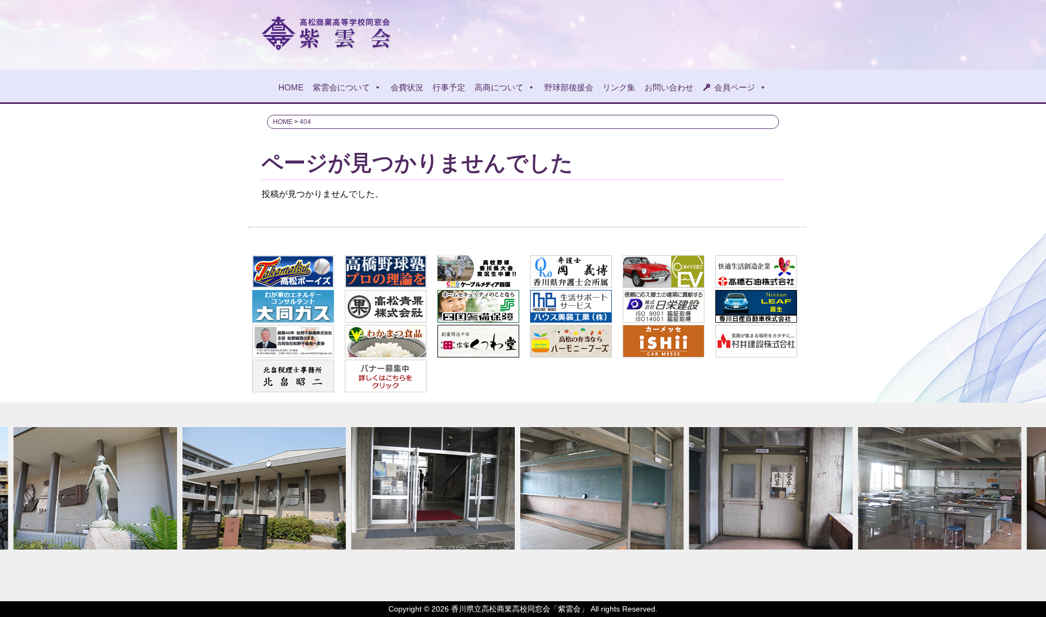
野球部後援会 (568, 87)
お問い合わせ (669, 87)
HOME (290, 87)
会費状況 (407, 87)
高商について (499, 87)
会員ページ (734, 87)
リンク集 (619, 87)
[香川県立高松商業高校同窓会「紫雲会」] (328, 45)
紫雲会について (341, 87)
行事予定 (449, 87)
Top (1020, 591)
